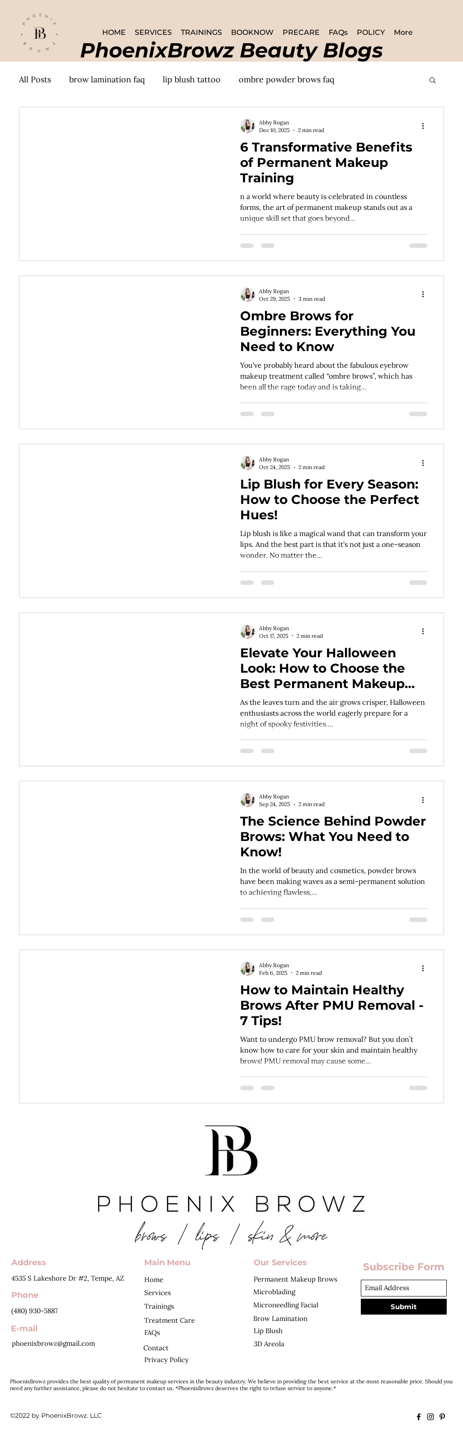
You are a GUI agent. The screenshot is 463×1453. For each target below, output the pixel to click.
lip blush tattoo (192, 79)
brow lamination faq (107, 79)
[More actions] (425, 125)
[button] (432, 80)
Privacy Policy (166, 1359)
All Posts (35, 79)
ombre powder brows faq (286, 79)
